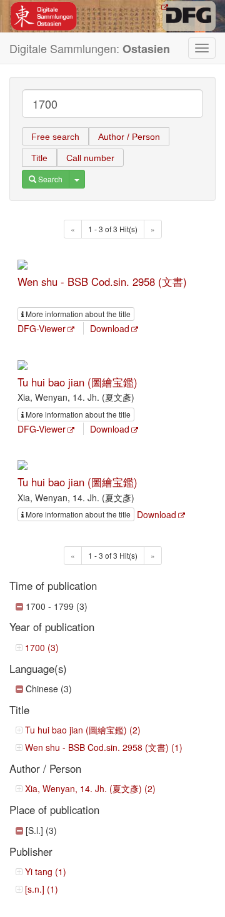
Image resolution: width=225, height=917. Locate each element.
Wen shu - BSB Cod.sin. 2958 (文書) (102, 281)
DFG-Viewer (42, 328)
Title (39, 158)
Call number (90, 158)
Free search (55, 137)
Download (109, 328)
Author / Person (129, 137)
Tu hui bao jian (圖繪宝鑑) (78, 382)
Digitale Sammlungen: (89, 48)
